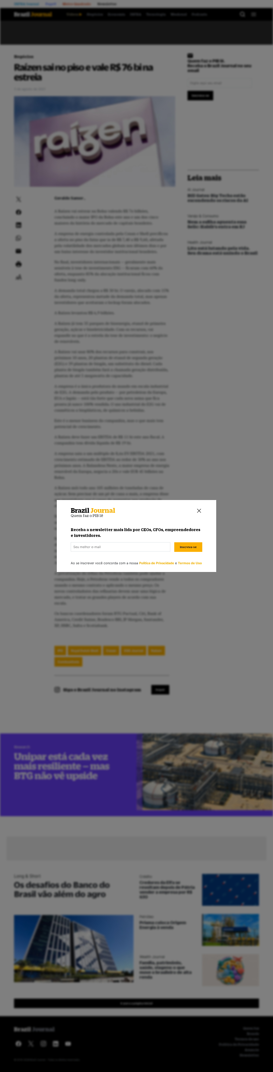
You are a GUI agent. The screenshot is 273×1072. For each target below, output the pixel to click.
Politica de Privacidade (156, 563)
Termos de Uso (190, 563)
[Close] (199, 511)
